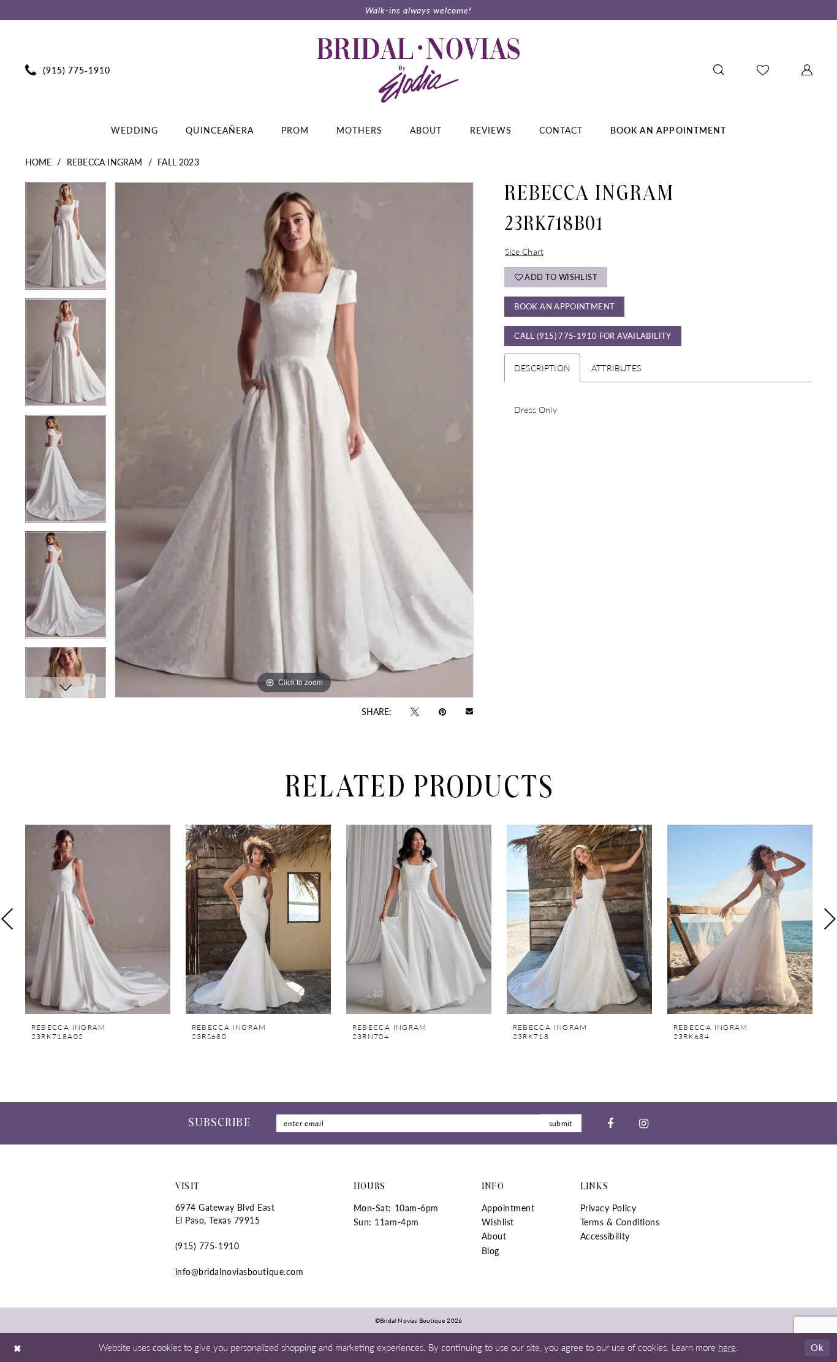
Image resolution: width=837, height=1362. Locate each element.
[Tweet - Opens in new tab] (415, 710)
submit (560, 1123)
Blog (490, 1250)
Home (38, 162)
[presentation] (97, 919)
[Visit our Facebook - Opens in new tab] (610, 1123)
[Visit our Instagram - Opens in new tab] (643, 1123)
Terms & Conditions (620, 1222)
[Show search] (718, 69)
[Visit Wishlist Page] (762, 70)
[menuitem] (68, 69)
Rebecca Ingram (105, 162)
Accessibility (605, 1236)
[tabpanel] (65, 240)
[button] (806, 69)
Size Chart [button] (524, 251)
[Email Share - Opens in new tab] (469, 711)
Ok (817, 1347)
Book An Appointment (564, 306)
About (494, 1236)
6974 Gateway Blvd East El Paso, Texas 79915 (225, 1213)
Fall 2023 (178, 162)
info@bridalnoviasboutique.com (239, 1271)
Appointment (508, 1207)
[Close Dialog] (17, 1347)
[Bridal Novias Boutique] (418, 69)
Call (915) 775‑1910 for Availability (592, 335)
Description (542, 367)
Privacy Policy (608, 1207)
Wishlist (498, 1222)
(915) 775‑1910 (207, 1245)
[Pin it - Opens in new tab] (442, 710)
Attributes (616, 367)
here (727, 1347)
